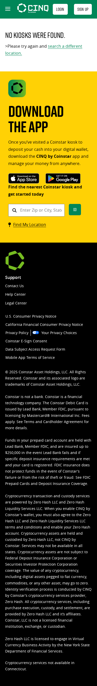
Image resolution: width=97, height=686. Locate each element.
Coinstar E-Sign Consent (26, 340)
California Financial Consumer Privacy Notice (44, 324)
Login (60, 9)
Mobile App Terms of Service (30, 357)
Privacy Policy (16, 332)
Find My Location (29, 224)
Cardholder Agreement (63, 421)
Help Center (15, 294)
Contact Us (14, 285)
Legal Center (16, 303)
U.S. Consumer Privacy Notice (30, 316)
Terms (29, 421)
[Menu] (7, 9)
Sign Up (82, 9)
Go (75, 209)
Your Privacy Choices (59, 332)
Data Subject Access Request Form (35, 349)
